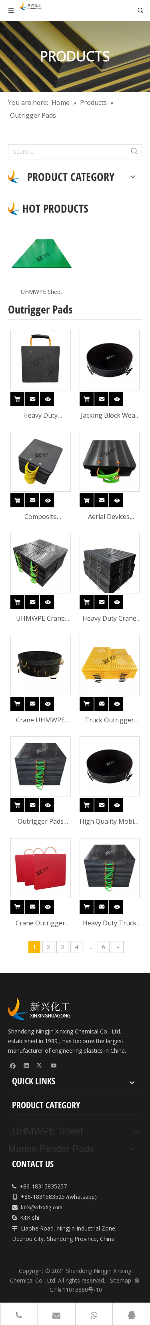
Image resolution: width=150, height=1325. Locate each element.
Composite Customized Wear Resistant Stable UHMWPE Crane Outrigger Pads (40, 517)
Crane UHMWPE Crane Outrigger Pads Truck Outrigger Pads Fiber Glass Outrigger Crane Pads (40, 721)
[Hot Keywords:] (134, 152)
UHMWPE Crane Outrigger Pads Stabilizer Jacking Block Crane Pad (40, 619)
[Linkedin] (27, 1065)
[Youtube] (54, 1065)
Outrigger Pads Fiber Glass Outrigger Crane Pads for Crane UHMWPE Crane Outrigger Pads (40, 822)
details (54, 397)
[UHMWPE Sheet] (41, 253)
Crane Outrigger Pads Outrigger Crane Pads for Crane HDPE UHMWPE (40, 924)
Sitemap (120, 1280)
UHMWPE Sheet (41, 292)
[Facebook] (13, 1065)
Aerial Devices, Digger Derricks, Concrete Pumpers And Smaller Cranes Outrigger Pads (109, 517)
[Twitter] (40, 1065)
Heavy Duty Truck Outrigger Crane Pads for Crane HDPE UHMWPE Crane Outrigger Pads (109, 924)
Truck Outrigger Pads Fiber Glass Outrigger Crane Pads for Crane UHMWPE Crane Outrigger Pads (109, 721)
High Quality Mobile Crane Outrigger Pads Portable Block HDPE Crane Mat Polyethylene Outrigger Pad (110, 822)
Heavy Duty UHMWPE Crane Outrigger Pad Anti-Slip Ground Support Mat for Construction (40, 416)
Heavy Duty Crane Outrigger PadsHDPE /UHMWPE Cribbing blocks (109, 619)
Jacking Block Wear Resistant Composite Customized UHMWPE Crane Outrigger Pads (109, 416)
